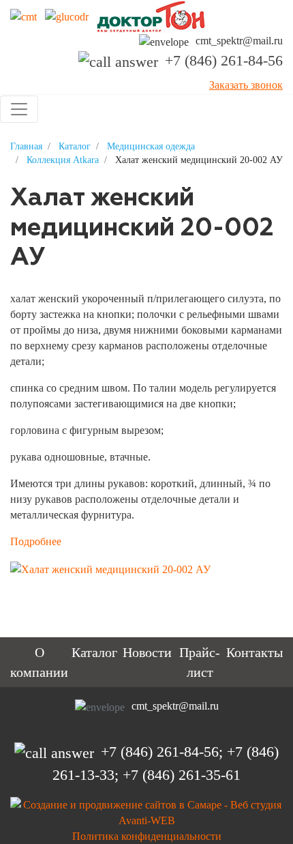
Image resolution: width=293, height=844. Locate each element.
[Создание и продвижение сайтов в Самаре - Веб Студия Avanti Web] (146, 811)
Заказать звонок (246, 85)
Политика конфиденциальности (146, 836)
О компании (39, 662)
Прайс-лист (199, 662)
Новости (147, 652)
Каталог (94, 652)
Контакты (254, 652)
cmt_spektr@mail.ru (239, 40)
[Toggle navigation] (19, 109)
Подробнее (35, 541)
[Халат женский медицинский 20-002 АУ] (117, 568)
